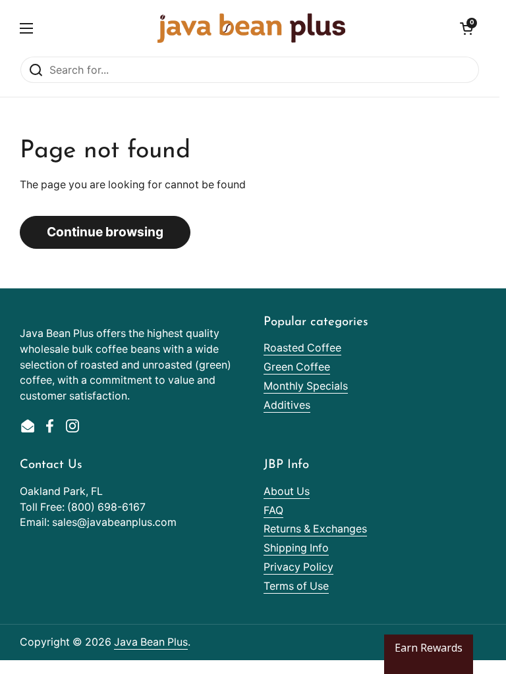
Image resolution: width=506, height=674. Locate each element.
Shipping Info (296, 548)
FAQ (273, 510)
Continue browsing (105, 232)
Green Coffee (297, 367)
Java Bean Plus (151, 642)
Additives (287, 405)
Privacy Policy (298, 567)
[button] (466, 28)
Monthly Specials (306, 386)
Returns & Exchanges (315, 529)
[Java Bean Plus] (251, 28)
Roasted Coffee (302, 348)
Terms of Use (296, 586)
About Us (287, 491)
